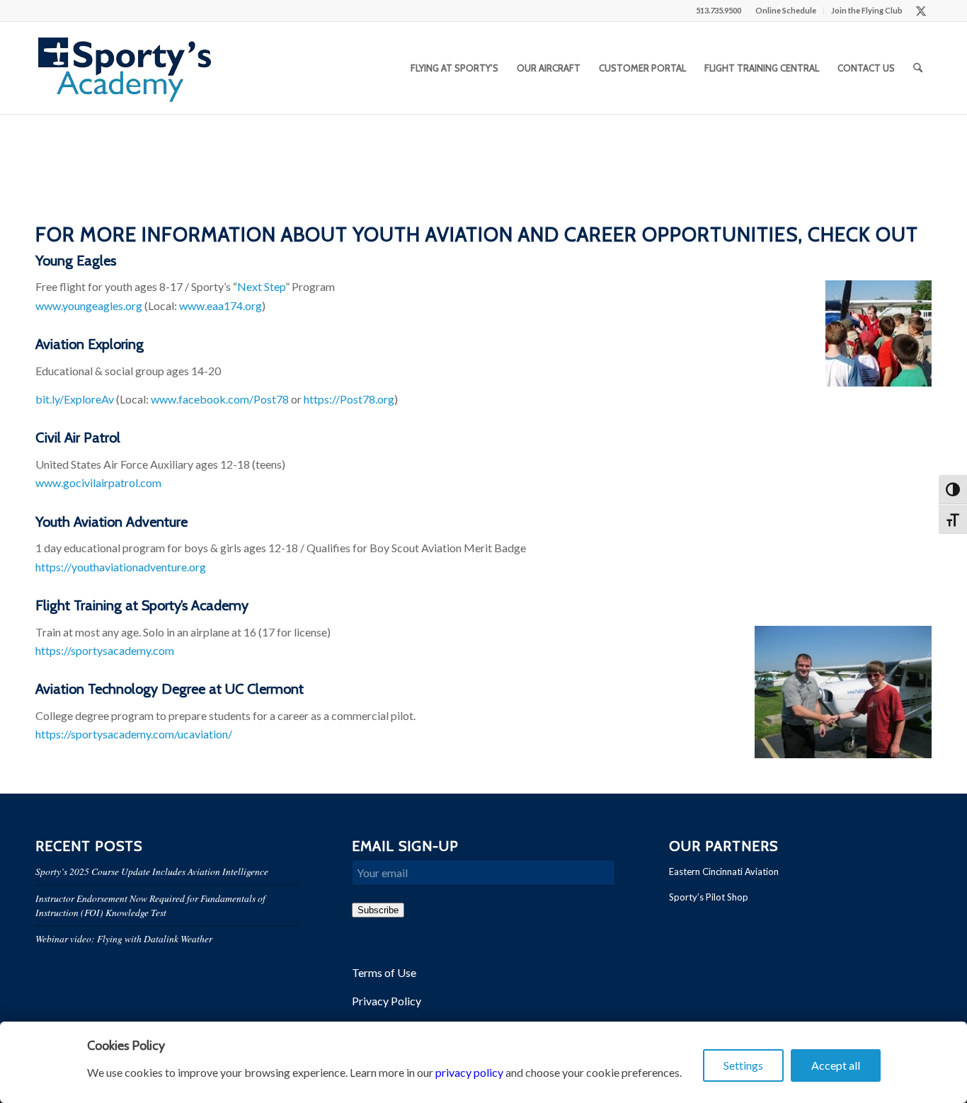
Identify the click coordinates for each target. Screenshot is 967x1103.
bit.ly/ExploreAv (74, 399)
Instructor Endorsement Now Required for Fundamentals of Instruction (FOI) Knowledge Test (150, 905)
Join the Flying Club (867, 10)
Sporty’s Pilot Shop (708, 897)
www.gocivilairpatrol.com (98, 482)
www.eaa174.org (220, 305)
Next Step (261, 286)
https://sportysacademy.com (104, 650)
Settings (743, 1065)
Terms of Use (384, 972)
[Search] (918, 68)
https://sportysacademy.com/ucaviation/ (133, 734)
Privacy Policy (386, 1000)
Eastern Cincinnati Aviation (724, 871)
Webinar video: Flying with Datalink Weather (123, 938)
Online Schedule (785, 10)
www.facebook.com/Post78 (220, 399)
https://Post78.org (349, 399)
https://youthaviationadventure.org (120, 566)
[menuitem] (786, 10)
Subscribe (378, 910)
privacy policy (469, 1072)
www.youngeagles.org (88, 305)
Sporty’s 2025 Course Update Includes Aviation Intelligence (151, 871)
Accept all (835, 1065)
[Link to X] (921, 10)
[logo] (124, 68)
